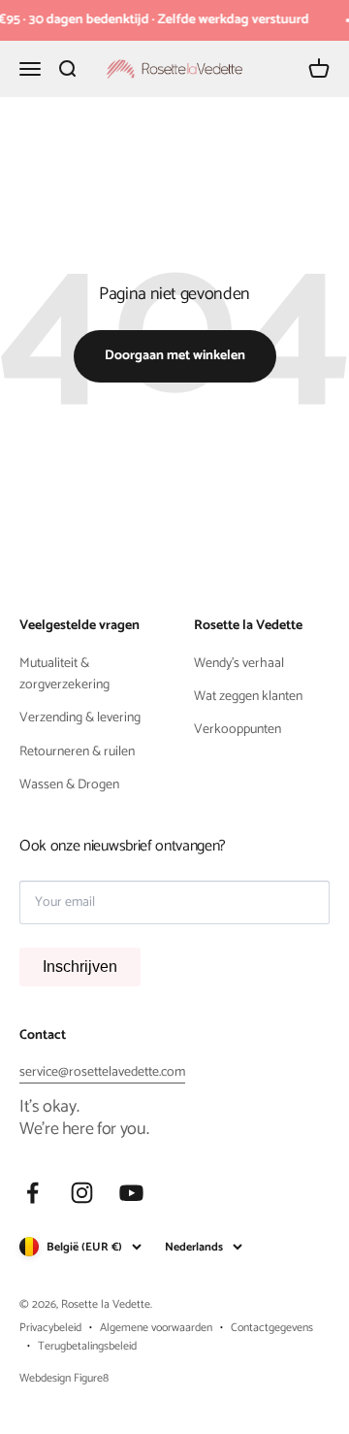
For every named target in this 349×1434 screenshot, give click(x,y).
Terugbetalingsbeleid (87, 1346)
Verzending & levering (80, 718)
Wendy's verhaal (239, 664)
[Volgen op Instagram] (82, 1193)
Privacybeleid (50, 1327)
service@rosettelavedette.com (102, 1072)
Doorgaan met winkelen (175, 356)
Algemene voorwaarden (156, 1327)
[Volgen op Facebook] (32, 1193)
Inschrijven (80, 966)
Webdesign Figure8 (64, 1378)
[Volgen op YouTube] (131, 1193)
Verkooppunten (237, 730)
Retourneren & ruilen (77, 752)
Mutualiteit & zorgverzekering (64, 674)
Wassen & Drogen (69, 785)
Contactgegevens (272, 1327)
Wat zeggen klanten (248, 697)
